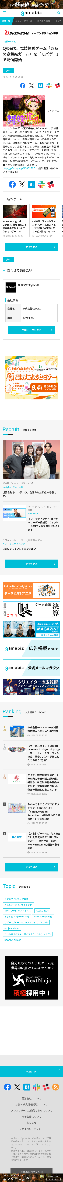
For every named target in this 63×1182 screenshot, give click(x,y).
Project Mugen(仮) (43, 916)
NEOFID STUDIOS (13, 940)
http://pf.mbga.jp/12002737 (19, 168)
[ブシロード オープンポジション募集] (31, 32)
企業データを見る (31, 330)
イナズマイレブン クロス (16, 898)
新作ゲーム (10, 41)
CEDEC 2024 (42, 910)
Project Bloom (12, 928)
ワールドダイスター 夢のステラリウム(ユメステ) (28, 934)
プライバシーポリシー (31, 1128)
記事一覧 (6, 20)
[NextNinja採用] (31, 978)
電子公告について (31, 1116)
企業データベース (23, 20)
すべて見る (31, 247)
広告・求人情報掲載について (31, 1104)
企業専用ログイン (30, 1172)
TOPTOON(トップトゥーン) (18, 910)
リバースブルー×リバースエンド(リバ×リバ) (26, 922)
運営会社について (31, 1098)
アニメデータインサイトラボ (18, 904)
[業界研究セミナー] (31, 377)
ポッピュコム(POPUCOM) (17, 916)
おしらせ (31, 1122)
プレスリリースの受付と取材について (31, 1110)
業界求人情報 (43, 20)
